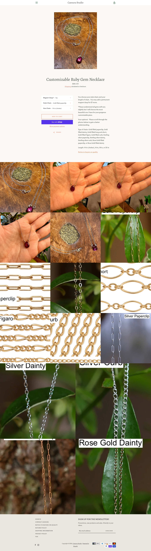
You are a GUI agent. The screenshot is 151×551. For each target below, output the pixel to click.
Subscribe (109, 530)
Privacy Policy (41, 533)
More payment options (57, 126)
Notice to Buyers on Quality (46, 525)
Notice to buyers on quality (88, 152)
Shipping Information (44, 531)
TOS (36, 536)
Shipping (68, 86)
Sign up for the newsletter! (93, 519)
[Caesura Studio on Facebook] (35, 545)
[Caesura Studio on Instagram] (38, 545)
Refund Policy (41, 528)
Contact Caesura (42, 522)
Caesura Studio (75, 2)
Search (38, 519)
